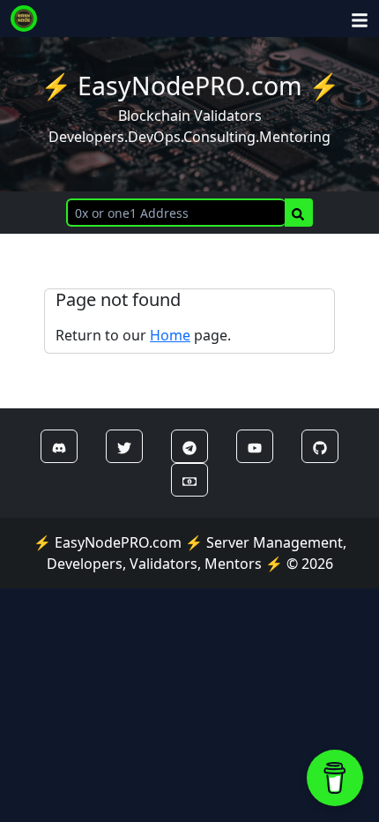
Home (170, 335)
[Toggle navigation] (359, 18)
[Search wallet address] (299, 212)
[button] (59, 446)
